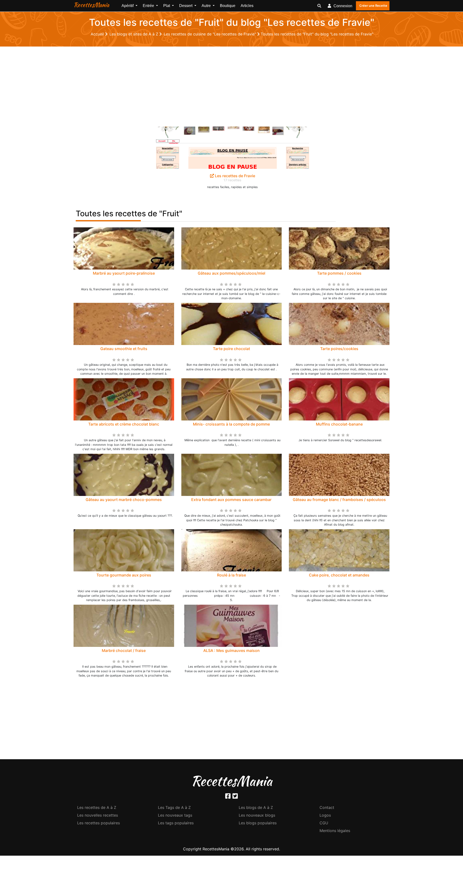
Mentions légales (335, 830)
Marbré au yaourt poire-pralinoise (124, 273)
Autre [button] (207, 6)
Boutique (227, 6)
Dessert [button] (186, 6)
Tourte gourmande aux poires (123, 575)
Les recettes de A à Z (96, 807)
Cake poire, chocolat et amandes (339, 575)
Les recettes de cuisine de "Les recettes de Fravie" (210, 34)
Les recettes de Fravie (234, 175)
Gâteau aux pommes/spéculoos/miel (231, 273)
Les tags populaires (176, 822)
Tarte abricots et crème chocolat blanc (123, 424)
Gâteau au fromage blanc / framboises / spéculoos (339, 499)
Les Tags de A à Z (174, 807)
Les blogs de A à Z (256, 807)
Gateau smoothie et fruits (123, 348)
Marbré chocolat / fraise (124, 650)
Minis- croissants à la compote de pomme (231, 424)
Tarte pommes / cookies (339, 273)
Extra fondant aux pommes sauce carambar (231, 499)
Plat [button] (167, 6)
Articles (247, 6)
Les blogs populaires (258, 822)
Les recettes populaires (98, 822)
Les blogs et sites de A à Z (134, 34)
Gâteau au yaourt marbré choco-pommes (124, 499)
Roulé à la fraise (231, 575)
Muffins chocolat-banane (339, 424)
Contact (327, 807)
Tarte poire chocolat (231, 348)
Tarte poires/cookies (339, 348)
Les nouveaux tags (175, 815)
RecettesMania (91, 4)
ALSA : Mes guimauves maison (231, 650)
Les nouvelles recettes (97, 815)
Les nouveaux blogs (257, 815)
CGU (324, 822)
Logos (325, 815)
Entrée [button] (149, 6)
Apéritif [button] (128, 6)
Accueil (98, 34)
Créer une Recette (373, 5)
